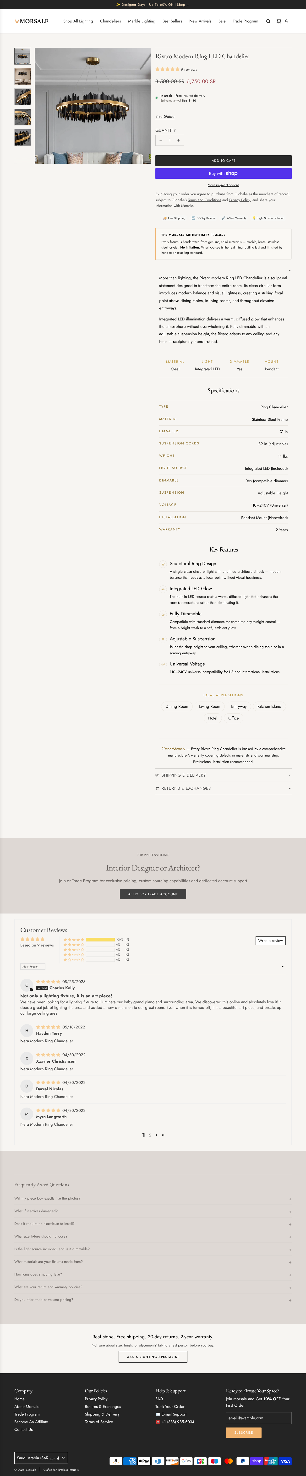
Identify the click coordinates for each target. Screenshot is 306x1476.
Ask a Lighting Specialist (153, 1357)
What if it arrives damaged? (36, 1211)
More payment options (223, 185)
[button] (38, 106)
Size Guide (165, 116)
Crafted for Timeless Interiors (61, 1470)
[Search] (268, 21)
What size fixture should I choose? (40, 1236)
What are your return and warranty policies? (48, 1287)
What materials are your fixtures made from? (48, 1261)
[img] (48, 981)
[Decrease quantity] (161, 140)
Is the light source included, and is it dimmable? (52, 1249)
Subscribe (243, 1432)
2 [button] (150, 1135)
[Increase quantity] (178, 140)
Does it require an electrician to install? (44, 1223)
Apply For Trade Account (153, 894)
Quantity (165, 130)
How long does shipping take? (38, 1274)
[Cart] (278, 21)
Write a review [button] (270, 940)
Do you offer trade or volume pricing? (43, 1299)
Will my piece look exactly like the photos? (47, 1198)
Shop (181, 4)
